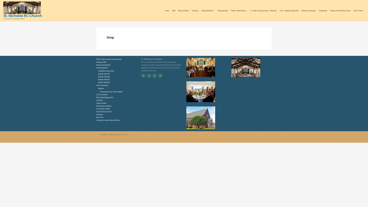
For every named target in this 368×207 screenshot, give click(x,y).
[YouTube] (155, 76)
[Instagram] (160, 76)
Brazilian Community (309, 11)
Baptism (101, 88)
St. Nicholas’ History (103, 109)
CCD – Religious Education (289, 11)
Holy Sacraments (102, 85)
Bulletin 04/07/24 (104, 79)
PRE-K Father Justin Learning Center (109, 59)
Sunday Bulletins (207, 11)
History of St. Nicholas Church (340, 11)
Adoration (99, 100)
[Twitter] (149, 76)
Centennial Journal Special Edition (108, 120)
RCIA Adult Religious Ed (104, 97)
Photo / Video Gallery (238, 11)
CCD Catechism (101, 94)
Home (167, 11)
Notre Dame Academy (103, 106)
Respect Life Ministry (103, 65)
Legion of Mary (101, 103)
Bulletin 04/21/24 (104, 74)
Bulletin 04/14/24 (104, 77)
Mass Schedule (183, 11)
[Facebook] (143, 76)
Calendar (195, 11)
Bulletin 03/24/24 (104, 82)
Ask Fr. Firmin (358, 11)
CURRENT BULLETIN (106, 71)
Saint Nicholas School (103, 112)
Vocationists (323, 11)
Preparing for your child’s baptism (111, 92)
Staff (173, 11)
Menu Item (99, 117)
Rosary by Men (223, 11)
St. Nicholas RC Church (22, 15)
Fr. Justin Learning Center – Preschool (264, 11)
